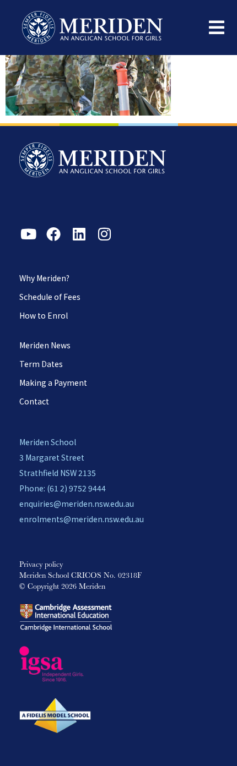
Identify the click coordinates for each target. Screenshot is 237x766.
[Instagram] (104, 234)
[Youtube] (28, 234)
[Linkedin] (79, 234)
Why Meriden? (44, 277)
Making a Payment (53, 382)
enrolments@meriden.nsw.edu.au (81, 519)
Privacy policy (41, 565)
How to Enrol (43, 315)
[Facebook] (53, 234)
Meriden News (45, 345)
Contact (34, 401)
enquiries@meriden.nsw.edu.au (76, 503)
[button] (216, 27)
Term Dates (41, 363)
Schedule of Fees (49, 296)
